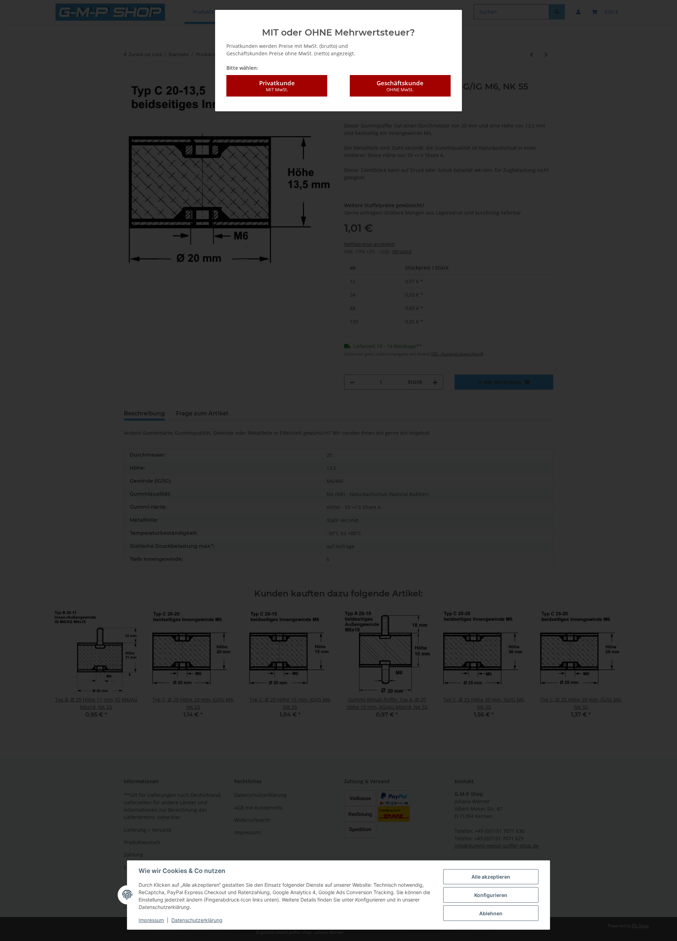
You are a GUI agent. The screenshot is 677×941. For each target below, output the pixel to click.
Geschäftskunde (400, 86)
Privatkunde (277, 86)
